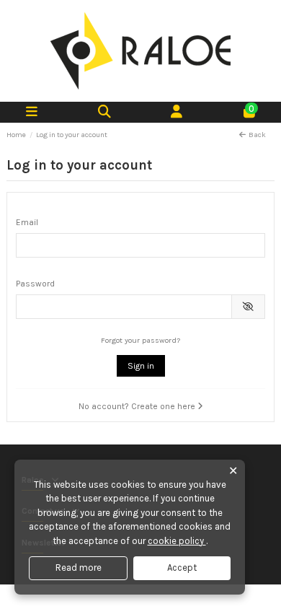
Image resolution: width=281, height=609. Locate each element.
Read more (78, 567)
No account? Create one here (138, 406)
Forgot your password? (140, 340)
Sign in (141, 366)
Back (257, 135)
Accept (182, 567)
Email (27, 222)
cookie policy (177, 540)
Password (35, 284)
